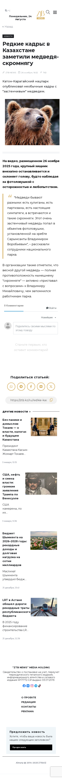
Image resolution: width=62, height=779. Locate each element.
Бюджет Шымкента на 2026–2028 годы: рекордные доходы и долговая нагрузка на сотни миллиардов (14, 549)
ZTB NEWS (10, 72)
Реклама (27, 711)
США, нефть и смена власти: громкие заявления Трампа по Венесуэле (11, 486)
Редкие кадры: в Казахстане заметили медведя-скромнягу (30, 53)
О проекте (28, 697)
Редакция (28, 702)
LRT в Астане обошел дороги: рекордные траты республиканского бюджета (16, 607)
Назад (9, 26)
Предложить (19, 747)
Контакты (28, 706)
